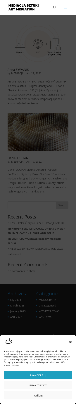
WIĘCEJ (38, 395)
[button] (70, 342)
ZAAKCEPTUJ (38, 375)
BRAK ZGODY (38, 385)
